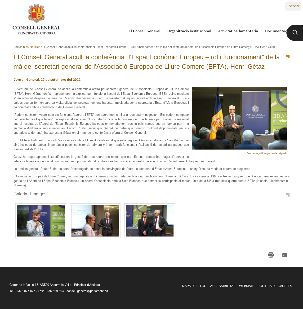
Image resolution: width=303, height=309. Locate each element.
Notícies (35, 47)
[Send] (285, 255)
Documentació (277, 31)
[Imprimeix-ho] (271, 255)
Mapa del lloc (194, 286)
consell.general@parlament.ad (87, 291)
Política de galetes (275, 286)
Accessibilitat (222, 286)
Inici (25, 47)
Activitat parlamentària (238, 31)
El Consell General (144, 31)
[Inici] (36, 19)
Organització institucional (189, 31)
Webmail (246, 286)
